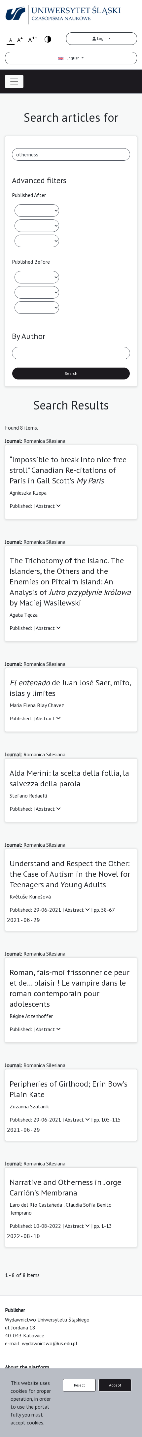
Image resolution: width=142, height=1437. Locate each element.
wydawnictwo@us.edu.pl (49, 1343)
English (72, 57)
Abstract (46, 506)
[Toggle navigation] (14, 81)
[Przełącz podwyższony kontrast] (48, 39)
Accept (115, 1385)
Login (102, 38)
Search (71, 373)
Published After (29, 195)
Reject (79, 1385)
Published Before (31, 261)
